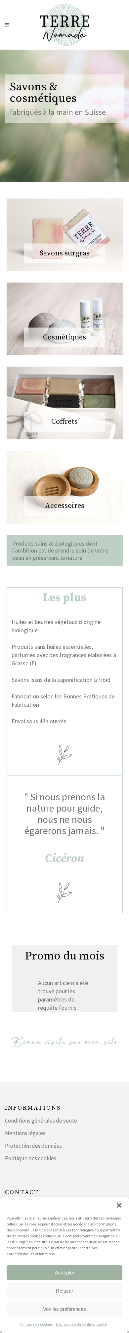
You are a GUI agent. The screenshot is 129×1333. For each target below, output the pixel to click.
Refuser (64, 1291)
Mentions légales (25, 1133)
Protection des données (33, 1145)
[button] (119, 1205)
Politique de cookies (36, 1324)
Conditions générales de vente (41, 1120)
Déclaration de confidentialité (81, 1324)
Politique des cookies (30, 1158)
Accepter (64, 1272)
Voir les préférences (64, 1309)
